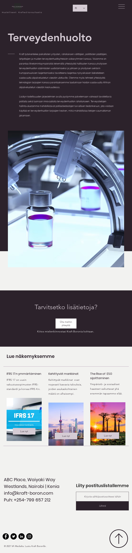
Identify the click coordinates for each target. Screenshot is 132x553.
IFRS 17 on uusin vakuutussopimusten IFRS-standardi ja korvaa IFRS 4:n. (24, 384)
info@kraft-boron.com (28, 493)
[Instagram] (29, 536)
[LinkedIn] (21, 536)
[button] (121, 6)
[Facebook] (6, 536)
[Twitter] (13, 536)
